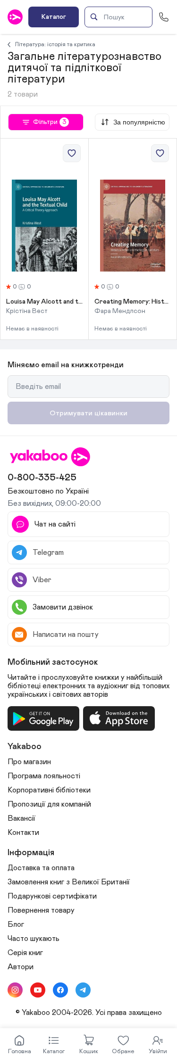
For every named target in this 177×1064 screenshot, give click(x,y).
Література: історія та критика (55, 44)
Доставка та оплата (41, 868)
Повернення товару (41, 910)
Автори (21, 967)
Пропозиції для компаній (49, 804)
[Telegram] (83, 990)
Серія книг (25, 953)
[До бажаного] (72, 153)
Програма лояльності (44, 776)
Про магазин (29, 762)
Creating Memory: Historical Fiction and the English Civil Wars (132, 301)
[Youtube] (37, 990)
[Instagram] (15, 990)
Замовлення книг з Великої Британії (69, 882)
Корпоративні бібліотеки (49, 790)
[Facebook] (60, 990)
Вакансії (21, 818)
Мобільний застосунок (53, 662)
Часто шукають (33, 938)
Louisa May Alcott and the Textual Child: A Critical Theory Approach (44, 301)
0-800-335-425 (42, 477)
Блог (16, 924)
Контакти (23, 832)
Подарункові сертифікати (52, 896)
